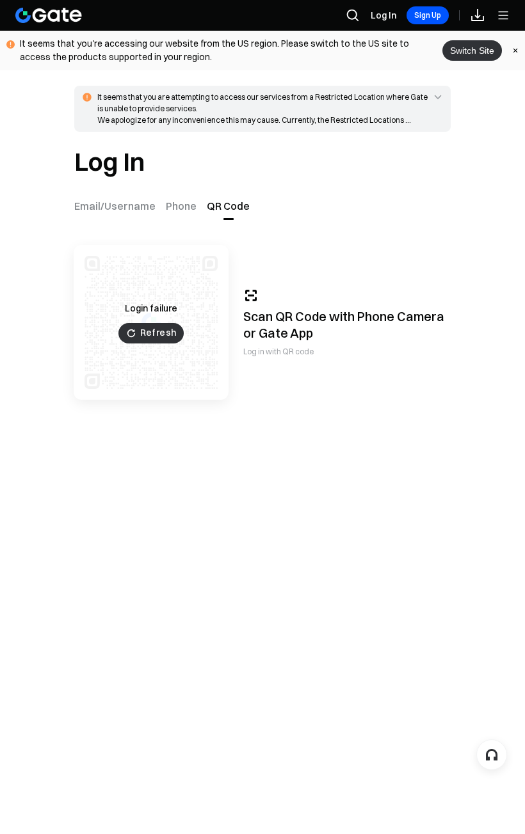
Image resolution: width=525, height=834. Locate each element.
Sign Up (427, 15)
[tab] (117, 206)
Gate (273, 333)
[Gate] (48, 15)
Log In (383, 15)
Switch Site (472, 50)
